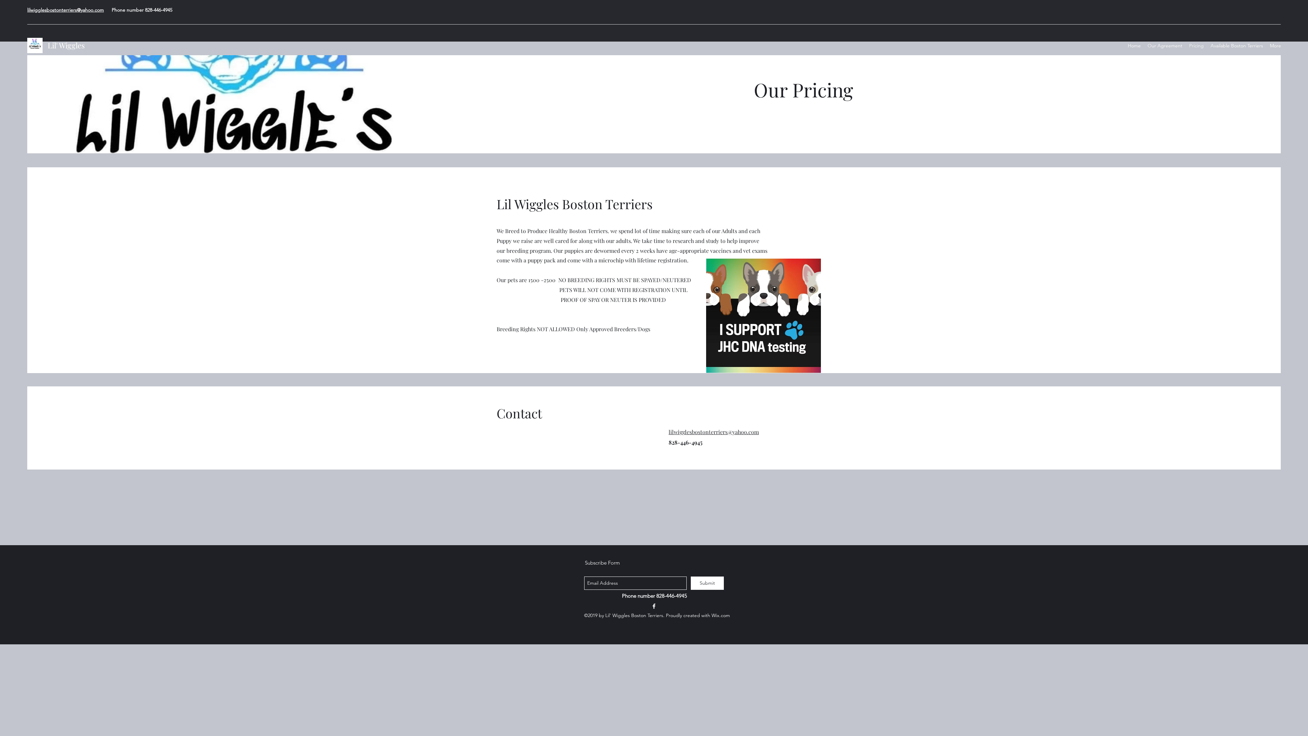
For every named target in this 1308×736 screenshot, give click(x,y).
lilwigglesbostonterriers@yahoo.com (65, 10)
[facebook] (654, 606)
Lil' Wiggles (67, 45)
